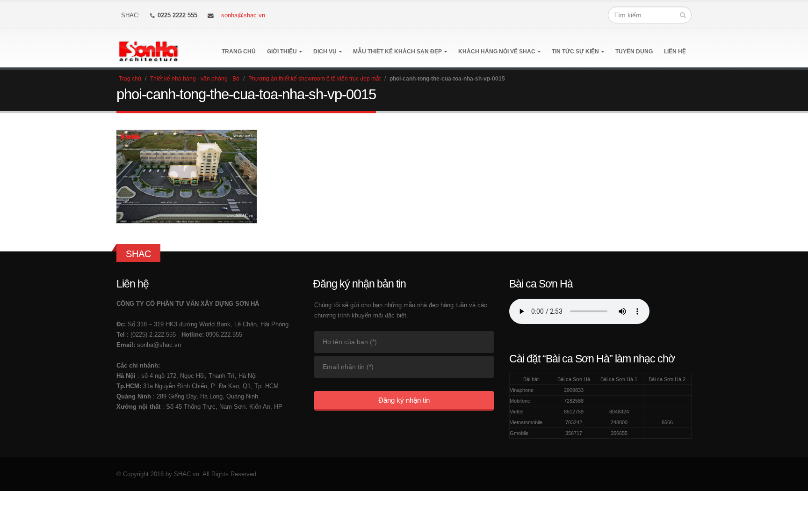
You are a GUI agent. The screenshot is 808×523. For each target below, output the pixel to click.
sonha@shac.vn (243, 15)
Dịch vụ (325, 51)
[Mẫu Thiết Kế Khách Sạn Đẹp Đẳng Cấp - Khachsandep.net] (148, 48)
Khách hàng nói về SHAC (496, 51)
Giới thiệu (282, 51)
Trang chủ (239, 51)
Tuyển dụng (634, 51)
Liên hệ (675, 51)
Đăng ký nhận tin (404, 400)
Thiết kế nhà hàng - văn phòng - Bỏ (194, 78)
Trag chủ (130, 78)
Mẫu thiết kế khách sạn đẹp (397, 51)
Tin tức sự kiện (575, 51)
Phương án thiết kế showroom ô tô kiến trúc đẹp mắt (314, 78)
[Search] (683, 15)
